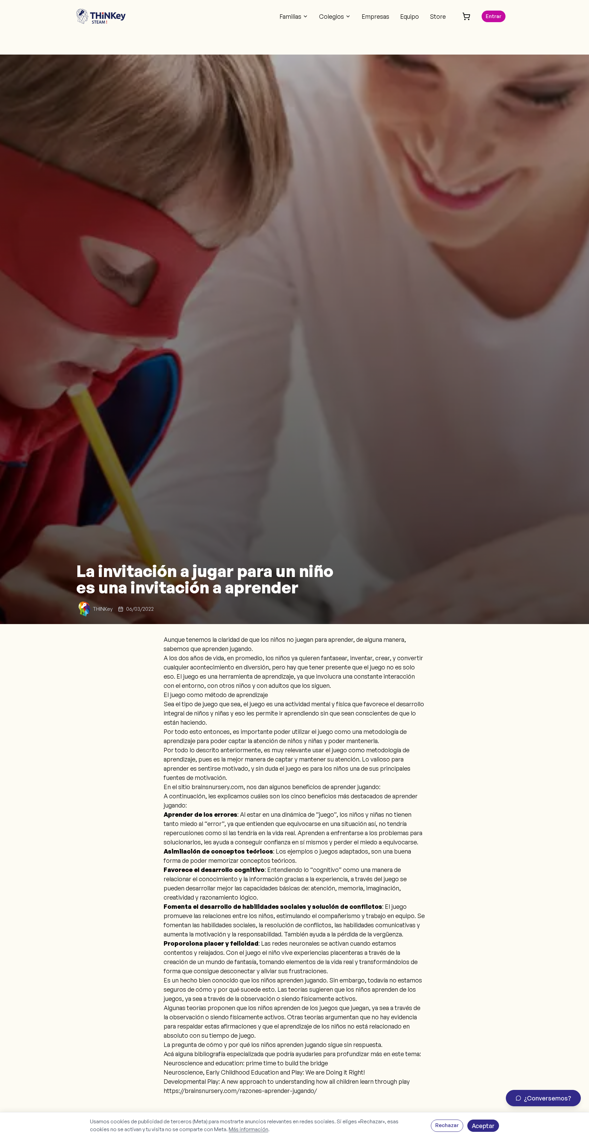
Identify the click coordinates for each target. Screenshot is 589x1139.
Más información (248, 1129)
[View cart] (466, 16)
